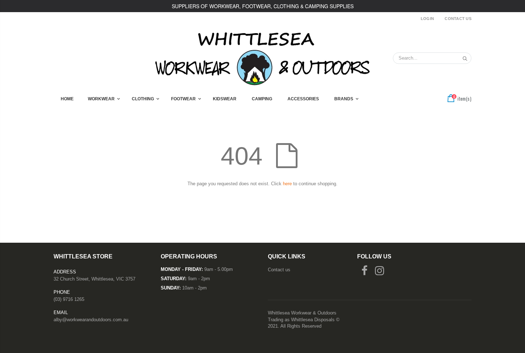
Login (427, 18)
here (287, 183)
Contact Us (458, 18)
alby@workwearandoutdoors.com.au (91, 319)
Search (462, 58)
